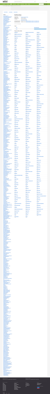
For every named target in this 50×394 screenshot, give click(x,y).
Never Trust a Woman (6, 228)
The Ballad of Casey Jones (6, 312)
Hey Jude (4, 143)
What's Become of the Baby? (6, 361)
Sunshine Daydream (5, 300)
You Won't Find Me (5, 375)
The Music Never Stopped (6, 321)
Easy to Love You (5, 102)
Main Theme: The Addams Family (7, 205)
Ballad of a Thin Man (5, 31)
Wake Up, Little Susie (5, 350)
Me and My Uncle (5, 212)
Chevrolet (4, 64)
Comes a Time (5, 73)
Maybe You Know (5, 211)
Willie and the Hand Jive (6, 368)
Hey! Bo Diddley (5, 145)
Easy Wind (4, 103)
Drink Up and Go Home (6, 98)
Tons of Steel (4, 339)
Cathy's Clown (5, 61)
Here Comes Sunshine (6, 142)
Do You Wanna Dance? (6, 92)
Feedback (4, 109)
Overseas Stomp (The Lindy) (6, 241)
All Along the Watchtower (6, 21)
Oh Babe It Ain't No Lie (6, 234)
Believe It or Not (5, 35)
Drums (4, 99)
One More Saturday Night (6, 239)
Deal (3, 85)
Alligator (4, 23)
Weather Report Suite (5, 357)
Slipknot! (4, 281)
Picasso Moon (5, 246)
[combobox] (25, 1)
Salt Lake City (5, 266)
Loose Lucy (4, 199)
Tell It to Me (4, 305)
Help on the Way (5, 141)
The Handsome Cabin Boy (6, 317)
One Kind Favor (5, 238)
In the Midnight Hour (5, 166)
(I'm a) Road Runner (5, 18)
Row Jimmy (4, 262)
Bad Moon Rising (5, 30)
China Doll (4, 66)
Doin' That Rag (5, 93)
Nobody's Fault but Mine (6, 232)
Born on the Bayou (5, 49)
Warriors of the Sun (5, 353)
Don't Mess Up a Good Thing (6, 94)
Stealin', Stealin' (5, 292)
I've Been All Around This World (7, 163)
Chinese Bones (5, 68)
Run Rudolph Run (5, 264)
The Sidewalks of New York (6, 327)
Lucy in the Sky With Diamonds (7, 204)
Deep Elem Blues (5, 87)
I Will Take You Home (5, 159)
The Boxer (4, 313)
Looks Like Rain (5, 198)
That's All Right (5, 309)
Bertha (4, 36)
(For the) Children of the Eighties (7, 16)
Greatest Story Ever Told (6, 131)
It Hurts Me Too (5, 168)
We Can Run (4, 356)
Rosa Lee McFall (5, 261)
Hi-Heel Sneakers (5, 146)
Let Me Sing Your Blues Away (6, 193)
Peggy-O (4, 245)
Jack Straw (4, 175)
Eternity (4, 106)
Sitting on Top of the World (6, 280)
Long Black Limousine (6, 196)
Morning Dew (5, 221)
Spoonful (4, 287)
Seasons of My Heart (5, 271)
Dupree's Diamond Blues (6, 100)
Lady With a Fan (5, 188)
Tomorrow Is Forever (5, 337)
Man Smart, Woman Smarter (6, 207)
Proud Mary (4, 248)
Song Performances (36, 27)
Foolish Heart (5, 112)
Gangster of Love (5, 118)
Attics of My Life (5, 28)
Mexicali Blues (5, 213)
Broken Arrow (5, 52)
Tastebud (4, 303)
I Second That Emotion (6, 156)
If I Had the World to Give (6, 164)
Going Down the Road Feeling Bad (7, 123)
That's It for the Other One (6, 311)
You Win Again (5, 374)
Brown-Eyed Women (5, 53)
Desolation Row (5, 88)
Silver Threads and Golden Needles (7, 278)
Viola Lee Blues (5, 348)
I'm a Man (4, 162)
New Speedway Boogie (6, 230)
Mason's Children (5, 209)
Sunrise (4, 299)
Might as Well (5, 214)
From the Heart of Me (5, 116)
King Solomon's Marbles (6, 185)
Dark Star (4, 81)
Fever (4, 111)
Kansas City (4, 181)
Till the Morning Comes (6, 336)
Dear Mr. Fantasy (5, 86)
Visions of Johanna (5, 349)
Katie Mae (4, 182)
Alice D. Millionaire (5, 20)
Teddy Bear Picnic (5, 304)
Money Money (5, 220)
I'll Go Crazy (4, 160)
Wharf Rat (4, 360)
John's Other (4, 177)
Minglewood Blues (5, 216)
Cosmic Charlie (5, 75)
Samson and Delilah (5, 268)
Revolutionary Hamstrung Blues (7, 255)
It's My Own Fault (5, 174)
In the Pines (4, 167)
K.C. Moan (4, 180)
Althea (4, 24)
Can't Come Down (5, 57)
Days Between (5, 84)
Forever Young (5, 113)
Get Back (4, 121)
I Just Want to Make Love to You (7, 153)
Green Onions (5, 132)
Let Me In (4, 192)
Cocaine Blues (5, 71)
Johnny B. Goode (5, 178)
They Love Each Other (6, 334)
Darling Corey (5, 82)
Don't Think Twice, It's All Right (7, 96)
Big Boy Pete (4, 38)
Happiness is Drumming (6, 134)
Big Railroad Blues (5, 39)
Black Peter (4, 42)
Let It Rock (4, 191)
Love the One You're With (6, 202)
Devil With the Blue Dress (6, 89)
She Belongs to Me (5, 275)
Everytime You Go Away (6, 107)
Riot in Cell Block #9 (5, 256)
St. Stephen (4, 288)
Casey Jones (4, 59)
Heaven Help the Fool (5, 139)
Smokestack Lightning (6, 282)
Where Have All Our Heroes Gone (7, 364)
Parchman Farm (5, 243)
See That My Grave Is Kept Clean (7, 273)
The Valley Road (5, 331)
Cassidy (4, 60)
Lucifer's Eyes (5, 203)
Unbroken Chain (5, 346)
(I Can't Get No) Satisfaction (6, 17)
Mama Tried (4, 206)
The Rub (4, 325)
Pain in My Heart (5, 242)
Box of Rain (4, 50)
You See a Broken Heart (6, 373)
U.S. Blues (4, 345)
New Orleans (4, 229)
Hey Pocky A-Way (5, 144)
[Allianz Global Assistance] (38, 387)
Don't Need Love (5, 95)
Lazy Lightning (5, 189)
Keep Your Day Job (5, 184)
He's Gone (4, 137)
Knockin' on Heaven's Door (6, 186)
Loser (4, 200)
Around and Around (5, 27)
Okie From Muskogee (5, 235)
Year (16, 27)
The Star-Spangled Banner (6, 328)
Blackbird (4, 45)
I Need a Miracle (5, 155)
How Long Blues (5, 148)
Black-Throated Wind (5, 44)
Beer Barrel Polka (5, 34)
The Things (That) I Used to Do (7, 330)
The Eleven (4, 314)
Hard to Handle (5, 136)
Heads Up (4, 138)
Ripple (4, 257)
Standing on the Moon (6, 291)
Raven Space (4, 254)
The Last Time (5, 318)
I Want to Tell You (5, 157)
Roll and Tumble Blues (6, 260)
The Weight (4, 332)
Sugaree (4, 298)
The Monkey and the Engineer (6, 320)
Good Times (4, 127)
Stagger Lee (4, 289)
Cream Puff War (5, 77)
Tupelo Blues (4, 343)
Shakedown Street (5, 274)
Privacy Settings (16, 389)
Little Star (4, 195)
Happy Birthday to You (6, 135)
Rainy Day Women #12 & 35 (6, 252)
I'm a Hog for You (5, 161)
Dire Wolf (4, 91)
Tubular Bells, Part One (6, 342)
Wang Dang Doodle (5, 352)
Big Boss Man (5, 37)
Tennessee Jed (5, 306)
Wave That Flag (5, 354)
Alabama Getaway (5, 19)
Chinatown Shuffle (5, 67)
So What (4, 285)
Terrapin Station (5, 307)
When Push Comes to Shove (6, 363)
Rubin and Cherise (5, 263)
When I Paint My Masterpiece (6, 362)
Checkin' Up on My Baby (6, 63)
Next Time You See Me (6, 231)
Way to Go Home (5, 355)
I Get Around (4, 152)
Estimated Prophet (5, 105)
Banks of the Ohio (5, 32)
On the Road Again (5, 237)
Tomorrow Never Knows (6, 338)
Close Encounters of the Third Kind (7, 69)
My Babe (4, 224)
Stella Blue (4, 293)
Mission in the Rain (5, 217)
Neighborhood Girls (5, 227)
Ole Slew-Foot (5, 236)
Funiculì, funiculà (5, 117)
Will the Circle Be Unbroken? (6, 367)
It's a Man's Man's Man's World (6, 171)
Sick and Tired (5, 277)
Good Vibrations (5, 128)
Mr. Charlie (4, 223)
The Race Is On (5, 324)
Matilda (4, 210)
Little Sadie (4, 194)
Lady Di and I (4, 187)
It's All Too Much (5, 173)
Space (4, 286)
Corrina (4, 74)
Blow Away (4, 46)
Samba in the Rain (5, 267)
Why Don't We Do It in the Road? (7, 366)
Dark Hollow (4, 80)
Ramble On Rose (5, 253)
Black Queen (4, 43)
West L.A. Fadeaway (5, 359)
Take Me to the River (5, 302)
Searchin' (4, 270)
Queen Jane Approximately (6, 249)
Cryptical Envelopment (6, 78)
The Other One (5, 323)
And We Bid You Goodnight (6, 25)
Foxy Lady (4, 114)
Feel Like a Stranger (5, 110)
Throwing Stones (5, 335)
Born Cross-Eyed (5, 48)
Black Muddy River (5, 41)
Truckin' (4, 341)
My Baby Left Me (5, 225)
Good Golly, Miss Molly (6, 125)
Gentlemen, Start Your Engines (7, 120)
